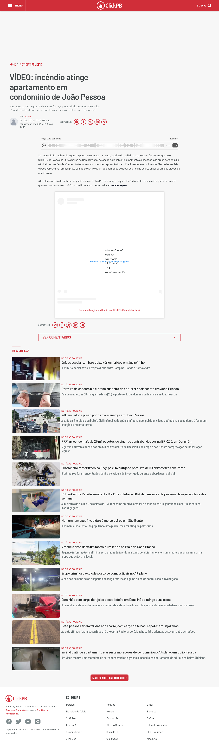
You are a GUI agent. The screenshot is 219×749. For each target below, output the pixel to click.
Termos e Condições (16, 709)
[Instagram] (37, 721)
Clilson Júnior (73, 731)
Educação (72, 725)
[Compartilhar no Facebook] (83, 122)
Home (13, 64)
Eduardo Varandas (157, 725)
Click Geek (112, 738)
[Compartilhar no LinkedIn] (97, 122)
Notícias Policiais (31, 64)
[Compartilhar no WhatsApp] (76, 122)
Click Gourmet (155, 731)
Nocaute (152, 738)
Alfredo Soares (114, 725)
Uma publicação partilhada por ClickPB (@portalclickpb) (109, 310)
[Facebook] (8, 721)
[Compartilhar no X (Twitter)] (90, 122)
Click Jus (71, 738)
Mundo (110, 711)
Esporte (151, 711)
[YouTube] (28, 721)
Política (110, 704)
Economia (112, 718)
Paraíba (70, 704)
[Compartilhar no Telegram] (104, 122)
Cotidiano (71, 718)
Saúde (150, 718)
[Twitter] (18, 721)
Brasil (150, 704)
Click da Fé (112, 731)
